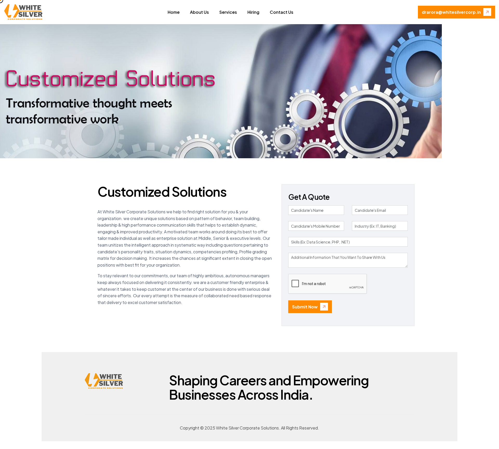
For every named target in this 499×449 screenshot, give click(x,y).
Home (174, 12)
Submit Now (305, 306)
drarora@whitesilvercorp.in (451, 12)
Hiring (253, 12)
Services (228, 12)
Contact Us (281, 12)
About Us (199, 12)
